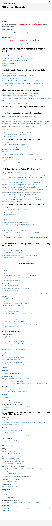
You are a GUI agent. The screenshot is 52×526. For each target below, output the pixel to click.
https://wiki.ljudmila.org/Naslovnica (11, 453)
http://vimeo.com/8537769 (9, 151)
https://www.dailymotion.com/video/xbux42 (36, 293)
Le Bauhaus (5, 110)
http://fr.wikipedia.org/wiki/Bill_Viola (11, 250)
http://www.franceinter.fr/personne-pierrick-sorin (15, 323)
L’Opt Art (4, 367)
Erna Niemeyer (15, 95)
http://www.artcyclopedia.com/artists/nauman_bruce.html (16, 232)
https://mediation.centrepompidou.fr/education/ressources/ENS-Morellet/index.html (25, 383)
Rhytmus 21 (12, 93)
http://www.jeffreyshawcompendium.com (12, 419)
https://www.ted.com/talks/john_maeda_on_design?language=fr (18, 435)
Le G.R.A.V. (21, 373)
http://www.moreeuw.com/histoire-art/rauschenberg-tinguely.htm (20, 154)
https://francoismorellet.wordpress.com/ (13, 381)
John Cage (5, 166)
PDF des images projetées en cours (24, 32)
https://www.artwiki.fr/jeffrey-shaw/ (11, 424)
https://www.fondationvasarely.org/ (11, 359)
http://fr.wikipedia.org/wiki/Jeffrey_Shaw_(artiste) (14, 420)
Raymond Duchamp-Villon (19, 87)
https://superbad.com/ (14, 476)
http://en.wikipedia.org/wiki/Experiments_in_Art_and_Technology (19, 182)
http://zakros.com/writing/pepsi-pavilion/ (13, 201)
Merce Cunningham (14, 166)
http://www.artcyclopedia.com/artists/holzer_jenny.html (16, 288)
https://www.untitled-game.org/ (10, 470)
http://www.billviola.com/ (8, 252)
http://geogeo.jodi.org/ (8, 463)
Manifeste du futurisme (14, 83)
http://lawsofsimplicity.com (8, 432)
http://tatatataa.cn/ (7, 471)
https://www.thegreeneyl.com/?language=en (22, 495)
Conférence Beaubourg (8, 305)
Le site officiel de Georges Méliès (20, 60)
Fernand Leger (13, 103)
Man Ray (4, 98)
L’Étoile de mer (31, 98)
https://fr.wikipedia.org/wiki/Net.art (11, 440)
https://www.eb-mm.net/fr (9, 481)
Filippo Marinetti (26, 83)
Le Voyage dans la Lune (8, 62)
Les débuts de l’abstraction (9, 80)
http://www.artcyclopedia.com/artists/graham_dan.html (16, 224)
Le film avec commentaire (9, 63)
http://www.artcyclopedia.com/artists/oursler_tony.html (17, 313)
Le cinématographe (7, 58)
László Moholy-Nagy (23, 110)
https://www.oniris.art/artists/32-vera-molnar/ (14, 391)
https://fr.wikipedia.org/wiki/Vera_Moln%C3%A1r (14, 388)
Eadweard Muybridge (19, 57)
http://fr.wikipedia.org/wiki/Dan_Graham (12, 221)
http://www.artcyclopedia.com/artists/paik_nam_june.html (16, 211)
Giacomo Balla (36, 83)
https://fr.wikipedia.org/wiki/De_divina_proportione (15, 343)
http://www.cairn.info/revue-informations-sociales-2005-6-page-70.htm (20, 239)
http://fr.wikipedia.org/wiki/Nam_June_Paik (12, 209)
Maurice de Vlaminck (22, 77)
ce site (37, 110)
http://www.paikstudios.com (9, 212)
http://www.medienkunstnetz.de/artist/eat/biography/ (16, 187)
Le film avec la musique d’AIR (9, 65)
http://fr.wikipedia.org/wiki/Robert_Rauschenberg (15, 161)
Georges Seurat (6, 75)
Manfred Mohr (6, 397)
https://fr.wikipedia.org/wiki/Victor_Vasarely (13, 357)
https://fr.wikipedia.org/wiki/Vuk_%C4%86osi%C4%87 (16, 450)
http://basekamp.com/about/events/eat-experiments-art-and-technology (22, 189)
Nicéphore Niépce (17, 55)
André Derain (11, 77)
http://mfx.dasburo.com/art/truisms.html (12, 290)
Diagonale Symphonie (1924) (28, 95)
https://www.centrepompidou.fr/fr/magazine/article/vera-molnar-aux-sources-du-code (26, 389)
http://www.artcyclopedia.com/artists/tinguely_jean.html (17, 146)
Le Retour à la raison (12, 98)
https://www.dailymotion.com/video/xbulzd (12, 293)
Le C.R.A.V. (14, 373)
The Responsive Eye (16, 362)
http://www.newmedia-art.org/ (10, 326)
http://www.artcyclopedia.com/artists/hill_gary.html (15, 273)
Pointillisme (14, 75)
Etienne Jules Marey (7, 57)
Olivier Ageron (8, 3)
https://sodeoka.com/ (8, 491)
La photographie (6, 55)
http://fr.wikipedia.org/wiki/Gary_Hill (11, 272)
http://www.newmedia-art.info (10, 315)
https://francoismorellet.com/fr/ (10, 380)
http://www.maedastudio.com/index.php (12, 429)
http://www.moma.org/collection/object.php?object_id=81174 (18, 153)
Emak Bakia (23, 98)
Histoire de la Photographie (39, 55)
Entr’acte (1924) (28, 97)
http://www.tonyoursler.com (9, 310)
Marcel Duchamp (6, 87)
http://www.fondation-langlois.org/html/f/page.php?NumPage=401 (20, 196)
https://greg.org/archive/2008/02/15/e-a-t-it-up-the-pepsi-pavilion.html (21, 199)
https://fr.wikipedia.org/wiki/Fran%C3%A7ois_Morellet (16, 378)
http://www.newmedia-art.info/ (9, 234)
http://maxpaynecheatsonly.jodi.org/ (12, 468)
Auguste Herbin (6, 352)
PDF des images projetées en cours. (24, 44)
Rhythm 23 (19, 93)
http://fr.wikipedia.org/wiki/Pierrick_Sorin (12, 319)
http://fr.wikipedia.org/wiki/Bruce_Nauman (12, 230)
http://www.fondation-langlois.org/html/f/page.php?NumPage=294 (20, 175)
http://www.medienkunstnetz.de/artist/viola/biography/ (16, 255)
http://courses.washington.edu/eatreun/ (13, 191)
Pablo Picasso (22, 78)
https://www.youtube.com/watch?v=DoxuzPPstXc (15, 174)
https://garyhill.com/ (7, 270)
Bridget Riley (5, 370)
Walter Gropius (13, 110)
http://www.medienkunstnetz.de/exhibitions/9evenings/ (17, 179)
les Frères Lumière (28, 58)
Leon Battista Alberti (28, 344)
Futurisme (4, 83)
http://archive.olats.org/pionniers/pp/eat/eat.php (15, 184)
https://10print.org (6, 407)
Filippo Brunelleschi (16, 344)
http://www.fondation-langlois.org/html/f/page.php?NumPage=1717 (20, 186)
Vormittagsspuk (34, 93)
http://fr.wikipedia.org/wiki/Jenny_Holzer (12, 287)
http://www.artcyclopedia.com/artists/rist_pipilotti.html (15, 303)
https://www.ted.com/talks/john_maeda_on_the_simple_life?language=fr (20, 434)
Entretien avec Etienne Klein (9, 136)
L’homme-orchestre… (38, 67)
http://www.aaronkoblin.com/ (10, 507)
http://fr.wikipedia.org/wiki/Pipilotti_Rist (11, 300)
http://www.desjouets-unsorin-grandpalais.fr (14, 321)
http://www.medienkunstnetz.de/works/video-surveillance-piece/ (18, 237)
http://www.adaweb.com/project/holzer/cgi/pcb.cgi (15, 292)
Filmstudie (26, 93)
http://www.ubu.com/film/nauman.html (11, 235)
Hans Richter (5, 93)
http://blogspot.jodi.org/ (8, 473)
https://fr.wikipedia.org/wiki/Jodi (10, 458)
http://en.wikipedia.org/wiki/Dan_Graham (12, 222)
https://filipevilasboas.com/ (9, 486)
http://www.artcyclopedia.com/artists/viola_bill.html (15, 254)
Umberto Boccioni (12, 85)
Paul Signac (22, 75)
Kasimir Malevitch (33, 80)
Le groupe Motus (6, 373)
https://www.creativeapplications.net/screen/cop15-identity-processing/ (21, 502)
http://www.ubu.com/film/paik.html (10, 216)
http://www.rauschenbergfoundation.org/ (13, 162)
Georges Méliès (6, 60)
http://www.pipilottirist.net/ (8, 298)
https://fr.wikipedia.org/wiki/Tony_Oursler (13, 311)
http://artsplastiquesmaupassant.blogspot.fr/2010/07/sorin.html (19, 325)
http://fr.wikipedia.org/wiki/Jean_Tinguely (13, 144)
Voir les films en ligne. (7, 129)
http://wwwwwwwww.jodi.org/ (9, 460)
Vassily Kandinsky (22, 80)
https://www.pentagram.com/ (10, 497)
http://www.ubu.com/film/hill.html (10, 280)
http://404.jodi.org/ (7, 461)
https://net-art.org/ (7, 445)
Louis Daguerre (27, 55)
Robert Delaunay (12, 82)
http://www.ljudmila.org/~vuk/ (10, 451)
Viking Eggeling (6, 95)
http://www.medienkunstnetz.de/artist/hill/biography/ (15, 275)
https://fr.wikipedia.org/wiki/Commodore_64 (14, 402)
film (38, 97)
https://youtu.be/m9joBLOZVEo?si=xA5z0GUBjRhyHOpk (16, 406)
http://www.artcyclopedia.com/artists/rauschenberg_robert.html (19, 159)
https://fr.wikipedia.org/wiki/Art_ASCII (12, 442)
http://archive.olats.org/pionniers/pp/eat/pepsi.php (16, 194)
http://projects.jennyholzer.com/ (10, 285)
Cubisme (4, 78)
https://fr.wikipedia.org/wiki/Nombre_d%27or (14, 338)
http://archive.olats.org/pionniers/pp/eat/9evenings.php (17, 177)
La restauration (20, 62)
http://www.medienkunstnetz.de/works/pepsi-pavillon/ (16, 197)
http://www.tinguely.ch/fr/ (8, 147)
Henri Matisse (29, 75)
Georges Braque (12, 78)
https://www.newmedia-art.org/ (10, 214)
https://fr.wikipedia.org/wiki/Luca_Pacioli (13, 341)
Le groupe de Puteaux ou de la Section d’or (13, 349)
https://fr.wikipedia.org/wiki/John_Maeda (12, 430)
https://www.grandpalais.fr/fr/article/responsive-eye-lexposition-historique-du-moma (25, 364)
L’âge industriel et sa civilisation (10, 73)
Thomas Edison (18, 58)
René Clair (20, 97)
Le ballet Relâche (6, 97)
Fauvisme (4, 77)
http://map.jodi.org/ (7, 465)
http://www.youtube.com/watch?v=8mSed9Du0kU (15, 134)
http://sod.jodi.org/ (7, 466)
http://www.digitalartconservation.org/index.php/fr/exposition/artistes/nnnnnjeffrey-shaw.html (25, 422)
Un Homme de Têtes (26, 67)
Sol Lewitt (4, 394)
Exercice (4, 409)
